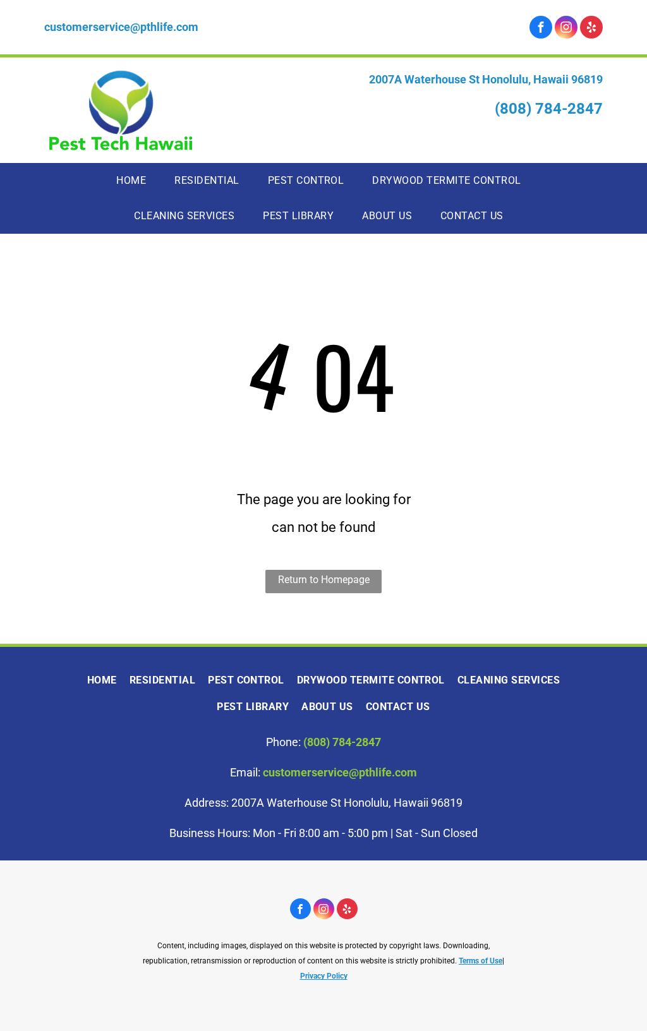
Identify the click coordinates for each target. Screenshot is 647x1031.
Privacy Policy (324, 976)
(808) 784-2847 (549, 109)
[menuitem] (136, 180)
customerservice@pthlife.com (121, 26)
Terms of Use (480, 960)
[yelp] (591, 29)
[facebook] (540, 29)
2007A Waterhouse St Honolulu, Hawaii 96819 (486, 79)
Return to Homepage (324, 580)
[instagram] (566, 29)
